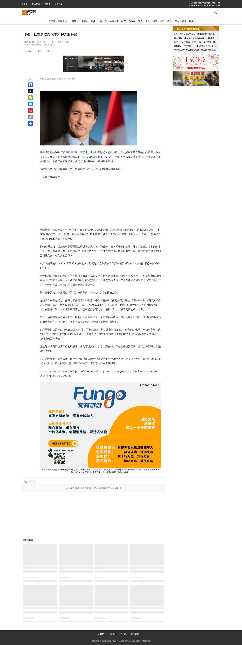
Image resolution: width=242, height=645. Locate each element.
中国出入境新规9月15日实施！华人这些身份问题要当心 (195, 50)
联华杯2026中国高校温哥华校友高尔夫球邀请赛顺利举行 (195, 38)
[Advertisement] (100, 198)
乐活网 (24, 4)
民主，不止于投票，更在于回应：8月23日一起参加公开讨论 (195, 42)
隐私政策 (58, 4)
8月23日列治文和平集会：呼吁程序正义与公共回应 (195, 34)
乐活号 (47, 4)
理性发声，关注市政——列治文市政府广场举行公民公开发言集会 (194, 46)
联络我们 (36, 4)
